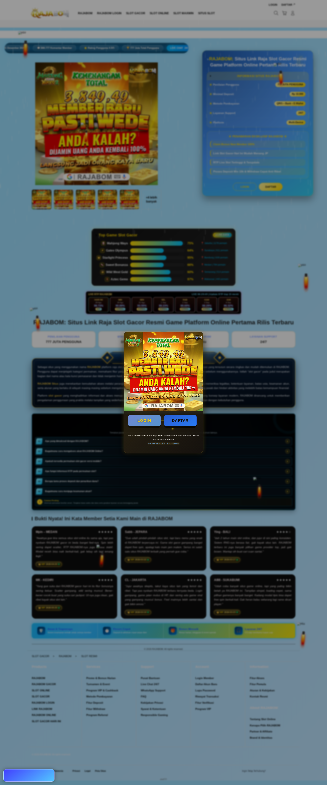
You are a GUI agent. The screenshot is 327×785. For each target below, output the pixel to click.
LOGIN (144, 420)
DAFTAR (180, 420)
